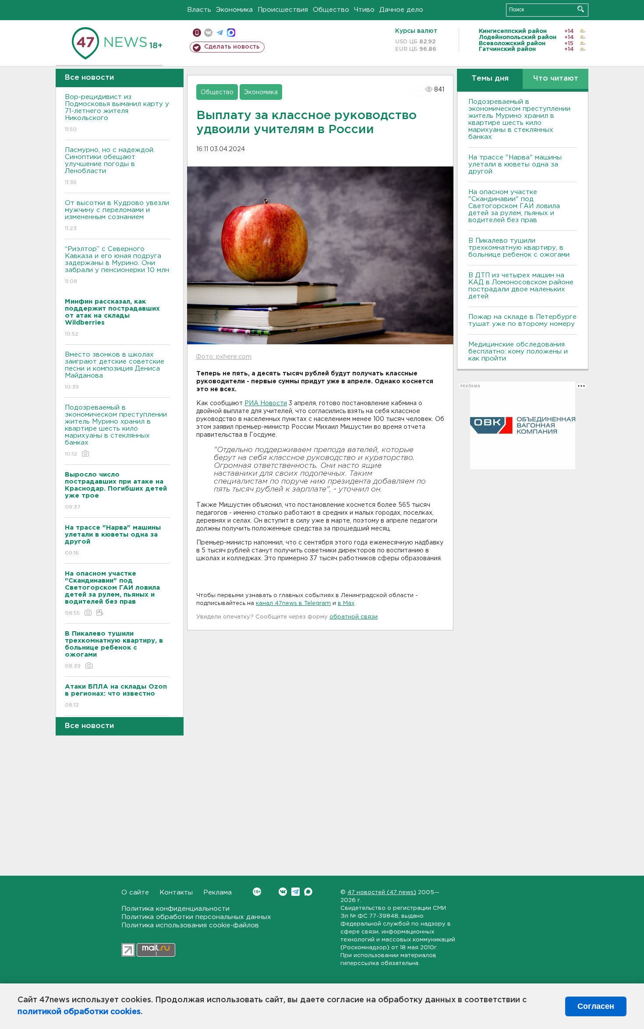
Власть (199, 10)
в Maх (346, 603)
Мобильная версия (197, 32)
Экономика (234, 10)
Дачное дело (401, 10)
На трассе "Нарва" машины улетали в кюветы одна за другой (515, 164)
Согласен (595, 1006)
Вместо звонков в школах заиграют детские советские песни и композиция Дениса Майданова (114, 370)
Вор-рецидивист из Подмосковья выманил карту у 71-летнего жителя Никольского (117, 113)
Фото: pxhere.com (223, 357)
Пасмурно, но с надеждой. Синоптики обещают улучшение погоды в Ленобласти (110, 166)
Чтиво (364, 10)
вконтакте (208, 32)
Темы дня (490, 78)
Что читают (555, 78)
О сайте (135, 892)
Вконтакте (283, 892)
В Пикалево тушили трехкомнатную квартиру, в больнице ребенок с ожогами (519, 248)
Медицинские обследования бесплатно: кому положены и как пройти (518, 351)
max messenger (231, 32)
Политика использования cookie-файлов (190, 925)
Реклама (217, 892)
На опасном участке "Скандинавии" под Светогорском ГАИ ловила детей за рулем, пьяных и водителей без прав (514, 206)
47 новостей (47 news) (381, 892)
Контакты (176, 892)
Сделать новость (232, 47)
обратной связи (353, 617)
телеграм (220, 32)
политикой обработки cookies (79, 1011)
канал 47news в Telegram (293, 603)
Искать (580, 9)
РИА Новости (265, 403)
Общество (331, 10)
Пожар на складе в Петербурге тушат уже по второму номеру (522, 320)
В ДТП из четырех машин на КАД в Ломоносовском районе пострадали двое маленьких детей (520, 285)
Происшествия (283, 10)
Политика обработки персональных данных (196, 917)
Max (308, 892)
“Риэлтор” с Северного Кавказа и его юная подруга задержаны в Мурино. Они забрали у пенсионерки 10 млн (117, 265)
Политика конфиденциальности (175, 909)
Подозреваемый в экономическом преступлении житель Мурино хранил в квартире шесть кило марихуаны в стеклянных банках (116, 430)
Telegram (295, 892)
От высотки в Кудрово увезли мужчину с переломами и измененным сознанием (117, 215)
